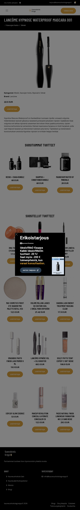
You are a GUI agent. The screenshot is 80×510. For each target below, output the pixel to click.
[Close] (16, 234)
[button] (30, 270)
